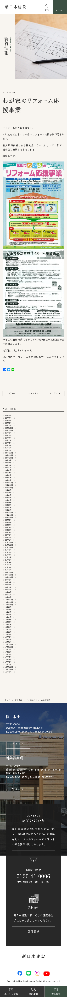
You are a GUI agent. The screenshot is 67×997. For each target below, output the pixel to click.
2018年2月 (7, 639)
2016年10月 (8, 669)
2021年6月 (7, 557)
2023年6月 (7, 497)
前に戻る (54, 393)
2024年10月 (8, 458)
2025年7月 (7, 438)
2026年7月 (7, 418)
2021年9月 (7, 550)
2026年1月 (7, 425)
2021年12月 (8, 542)
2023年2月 (7, 507)
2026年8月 (7, 415)
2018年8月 (7, 632)
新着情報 (18, 700)
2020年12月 (8, 572)
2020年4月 (7, 592)
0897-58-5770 (18, 777)
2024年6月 (7, 467)
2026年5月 (7, 420)
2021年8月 (7, 552)
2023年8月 (7, 492)
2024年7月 (7, 465)
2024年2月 (7, 477)
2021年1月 (7, 570)
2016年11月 (8, 667)
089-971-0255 (18, 732)
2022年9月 (7, 520)
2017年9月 (7, 649)
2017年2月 (7, 662)
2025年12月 (8, 428)
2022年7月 (7, 525)
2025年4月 (7, 443)
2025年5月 (7, 440)
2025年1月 (7, 450)
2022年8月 (7, 522)
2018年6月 (7, 634)
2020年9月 (7, 580)
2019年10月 (8, 604)
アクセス (18, 744)
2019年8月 (7, 609)
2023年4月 (7, 502)
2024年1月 (7, 480)
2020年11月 (8, 575)
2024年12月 (8, 453)
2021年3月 (7, 564)
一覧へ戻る (33, 393)
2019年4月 (7, 619)
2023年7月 (7, 495)
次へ (13, 393)
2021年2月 (7, 567)
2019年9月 (7, 607)
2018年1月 (7, 642)
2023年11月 (8, 485)
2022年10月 (8, 517)
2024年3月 (7, 475)
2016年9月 (7, 672)
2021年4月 (7, 562)
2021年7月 (7, 555)
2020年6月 (7, 587)
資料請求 (33, 931)
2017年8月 (7, 652)
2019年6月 (7, 614)
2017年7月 (7, 654)
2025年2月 (7, 448)
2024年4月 (7, 473)
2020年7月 (7, 584)
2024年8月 (7, 462)
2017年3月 (7, 659)
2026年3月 (7, 423)
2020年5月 (7, 589)
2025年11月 (8, 430)
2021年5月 (7, 560)
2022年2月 (7, 537)
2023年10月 (8, 487)
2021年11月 (8, 545)
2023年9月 (7, 490)
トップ (7, 700)
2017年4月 (7, 657)
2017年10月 (8, 647)
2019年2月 (7, 624)
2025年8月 (7, 435)
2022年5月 (7, 530)
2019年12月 (8, 599)
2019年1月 (7, 627)
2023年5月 (7, 500)
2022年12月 (8, 512)
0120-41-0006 (33, 876)
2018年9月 (7, 629)
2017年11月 (8, 644)
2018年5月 (7, 637)
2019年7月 (7, 612)
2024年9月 (7, 460)
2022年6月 (7, 527)
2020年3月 (7, 595)
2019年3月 (7, 622)
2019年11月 (8, 602)
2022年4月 (7, 532)
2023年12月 (8, 482)
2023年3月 (7, 505)
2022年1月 (7, 540)
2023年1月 (7, 510)
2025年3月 (7, 445)
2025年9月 (7, 433)
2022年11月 (8, 515)
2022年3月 (7, 535)
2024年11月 (8, 455)
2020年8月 (7, 582)
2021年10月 (8, 547)
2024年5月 (7, 470)
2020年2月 (7, 597)
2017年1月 (7, 664)
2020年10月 (8, 577)
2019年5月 (7, 617)
